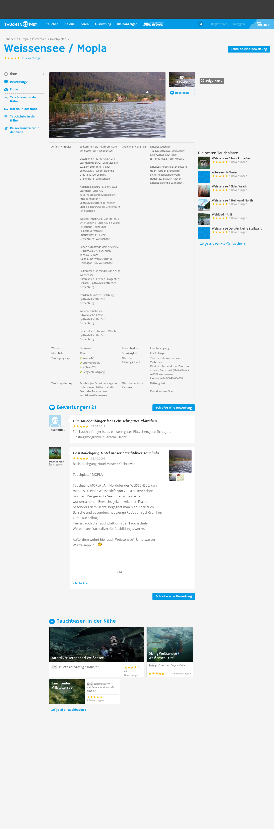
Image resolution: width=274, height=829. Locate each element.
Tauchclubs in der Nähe (23, 119)
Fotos (14, 90)
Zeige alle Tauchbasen (67, 710)
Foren (85, 24)
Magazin (153, 24)
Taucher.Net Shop (261, 24)
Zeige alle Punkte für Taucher (221, 244)
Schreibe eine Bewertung (249, 49)
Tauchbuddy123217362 (65, 430)
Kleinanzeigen (127, 24)
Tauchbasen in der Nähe (23, 99)
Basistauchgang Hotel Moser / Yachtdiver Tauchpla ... (118, 453)
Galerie (69, 24)
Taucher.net (20, 24)
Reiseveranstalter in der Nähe (24, 130)
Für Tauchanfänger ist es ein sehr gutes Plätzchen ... (117, 421)
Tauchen (52, 24)
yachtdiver (56, 462)
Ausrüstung (103, 24)
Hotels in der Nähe (24, 109)
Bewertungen (19, 82)
